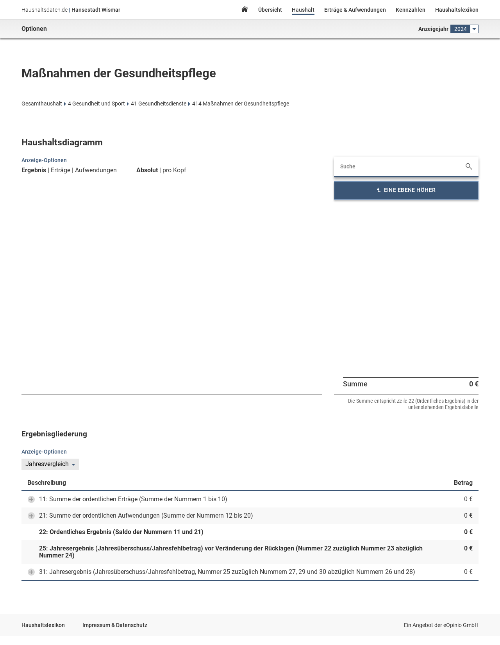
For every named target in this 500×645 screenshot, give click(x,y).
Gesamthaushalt (41, 103)
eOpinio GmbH (461, 625)
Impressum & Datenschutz (114, 625)
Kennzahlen (410, 10)
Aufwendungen (96, 170)
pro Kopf (174, 170)
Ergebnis (33, 170)
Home (244, 10)
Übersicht (270, 10)
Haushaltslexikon (457, 10)
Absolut (147, 170)
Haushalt (303, 10)
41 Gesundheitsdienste (158, 103)
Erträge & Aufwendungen (355, 10)
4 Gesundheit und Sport (96, 103)
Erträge (60, 170)
